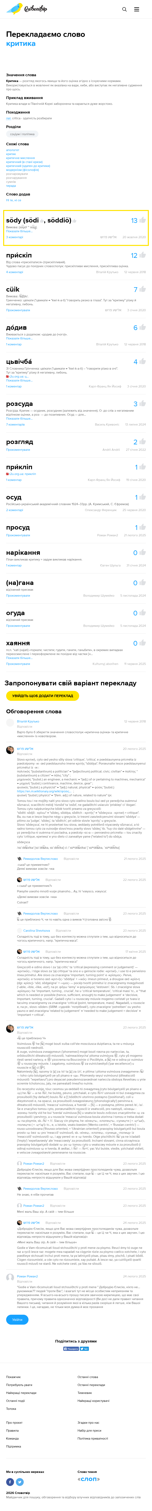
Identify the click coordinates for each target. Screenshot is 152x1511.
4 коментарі (14, 272)
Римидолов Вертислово (40, 858)
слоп (89, 1479)
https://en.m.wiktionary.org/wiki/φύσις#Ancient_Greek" (44, 791)
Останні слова (88, 1377)
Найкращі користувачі (93, 1400)
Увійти (17, 1319)
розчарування (16, 177)
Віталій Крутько (107, 272)
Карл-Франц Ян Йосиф (105, 386)
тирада (11, 185)
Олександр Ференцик (101, 510)
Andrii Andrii (111, 449)
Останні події (15, 1400)
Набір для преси (89, 1430)
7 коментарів (15, 424)
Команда (12, 1438)
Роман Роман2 (107, 535)
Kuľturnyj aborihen (105, 663)
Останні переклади (91, 1385)
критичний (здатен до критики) (28, 166)
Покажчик (13, 1377)
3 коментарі (14, 237)
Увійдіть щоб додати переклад (42, 696)
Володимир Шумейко (98, 595)
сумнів (11, 181)
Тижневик (85, 1392)
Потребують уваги (19, 1385)
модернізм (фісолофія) (22, 169)
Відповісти (24, 726)
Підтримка (13, 1446)
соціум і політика (22, 134)
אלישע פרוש (108, 237)
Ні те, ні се (13, 200)
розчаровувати (17, 173)
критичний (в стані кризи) (24, 162)
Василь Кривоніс (107, 424)
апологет (12, 150)
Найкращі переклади (21, 1392)
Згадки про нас (88, 1422)
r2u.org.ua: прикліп (22, 474)
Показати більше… (19, 231)
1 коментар (14, 344)
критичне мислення (20, 158)
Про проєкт (14, 1422)
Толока (11, 1408)
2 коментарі (14, 510)
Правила (12, 1430)
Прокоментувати (18, 310)
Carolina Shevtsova (36, 930)
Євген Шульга (110, 565)
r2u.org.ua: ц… (19, 376)
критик (11, 154)
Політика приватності (93, 1438)
